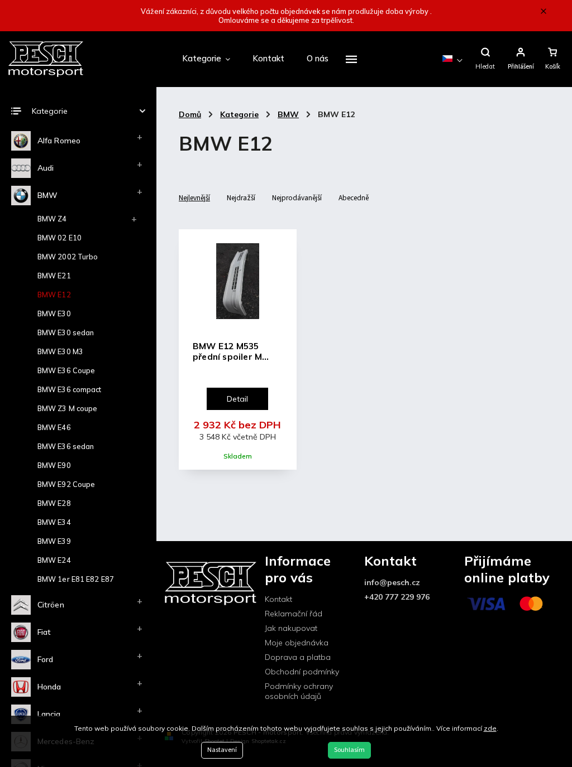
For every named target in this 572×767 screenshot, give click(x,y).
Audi (45, 168)
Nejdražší (241, 197)
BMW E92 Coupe (66, 484)
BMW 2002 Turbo (67, 256)
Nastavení (222, 750)
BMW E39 (54, 541)
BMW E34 (54, 522)
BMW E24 (54, 560)
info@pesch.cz (392, 582)
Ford (45, 659)
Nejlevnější (194, 197)
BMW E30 (54, 313)
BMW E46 (54, 427)
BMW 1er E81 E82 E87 (75, 579)
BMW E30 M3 (60, 351)
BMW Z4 (52, 218)
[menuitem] (206, 59)
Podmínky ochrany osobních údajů (299, 691)
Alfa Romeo (58, 141)
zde (490, 728)
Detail (237, 399)
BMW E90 (54, 465)
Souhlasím (349, 750)
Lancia (49, 714)
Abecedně (354, 197)
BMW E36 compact (69, 389)
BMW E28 (54, 503)
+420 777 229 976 (397, 597)
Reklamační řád (293, 614)
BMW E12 (54, 294)
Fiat (44, 632)
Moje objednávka (296, 643)
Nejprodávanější (297, 197)
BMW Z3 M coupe (67, 408)
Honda (49, 687)
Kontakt (278, 599)
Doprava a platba (298, 657)
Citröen (50, 605)
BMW (47, 195)
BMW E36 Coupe (66, 370)
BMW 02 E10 (59, 237)
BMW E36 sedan (65, 446)
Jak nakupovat (291, 628)
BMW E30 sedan (65, 332)
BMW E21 (54, 275)
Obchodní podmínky (302, 672)
